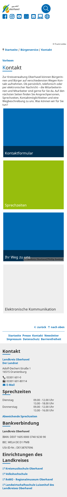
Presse (26, 335)
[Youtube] (19, 16)
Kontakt (46, 50)
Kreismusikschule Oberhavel (24, 468)
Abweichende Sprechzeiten (19, 416)
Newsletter (51, 335)
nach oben (58, 327)
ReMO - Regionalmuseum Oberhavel (29, 479)
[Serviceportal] (40, 16)
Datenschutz (31, 339)
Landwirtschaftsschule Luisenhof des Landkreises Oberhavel (28, 486)
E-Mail (8, 385)
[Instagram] (12, 16)
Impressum (14, 339)
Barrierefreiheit (51, 339)
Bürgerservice (29, 50)
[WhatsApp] (26, 16)
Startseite (14, 335)
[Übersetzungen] (47, 16)
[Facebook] (5, 16)
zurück (41, 327)
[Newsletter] (33, 16)
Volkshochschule (16, 474)
